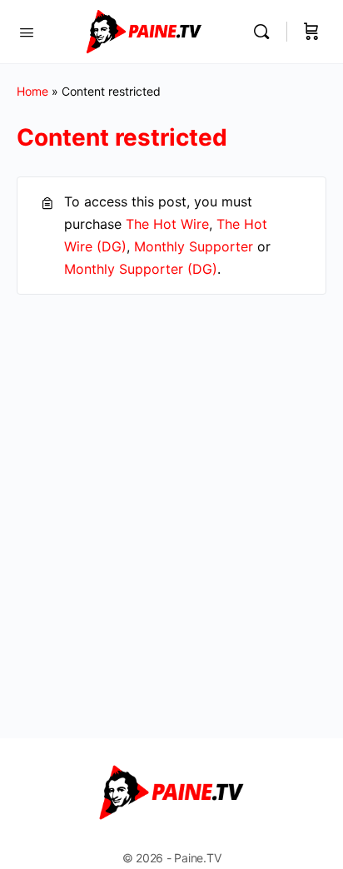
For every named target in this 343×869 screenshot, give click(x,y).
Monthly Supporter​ (193, 246)
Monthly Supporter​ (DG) (140, 269)
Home (32, 91)
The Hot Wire (167, 224)
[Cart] (311, 31)
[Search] (265, 31)
